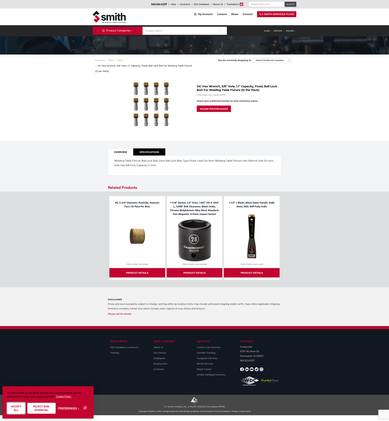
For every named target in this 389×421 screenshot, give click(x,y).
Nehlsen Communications (203, 411)
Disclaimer (115, 299)
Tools (111, 60)
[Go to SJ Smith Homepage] (109, 17)
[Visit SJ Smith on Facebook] (242, 369)
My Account (205, 14)
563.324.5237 (159, 4)
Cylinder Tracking (206, 352)
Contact (248, 14)
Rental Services (205, 363)
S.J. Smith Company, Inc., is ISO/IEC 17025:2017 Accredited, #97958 (194, 407)
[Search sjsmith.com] (220, 31)
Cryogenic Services (207, 358)
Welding (290, 31)
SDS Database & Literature (124, 347)
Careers (222, 14)
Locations (185, 4)
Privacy (235, 411)
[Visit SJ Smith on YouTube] (252, 369)
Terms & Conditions (222, 411)
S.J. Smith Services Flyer (276, 14)
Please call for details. (120, 314)
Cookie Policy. (63, 396)
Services (278, 31)
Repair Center (204, 369)
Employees (159, 358)
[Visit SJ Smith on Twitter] (256, 369)
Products (100, 60)
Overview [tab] (120, 152)
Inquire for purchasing (214, 108)
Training (114, 352)
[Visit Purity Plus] (269, 381)
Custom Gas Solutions (208, 347)
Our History (159, 352)
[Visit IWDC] (249, 381)
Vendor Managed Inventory (211, 374)
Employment (160, 363)
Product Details (137, 272)
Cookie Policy (245, 411)
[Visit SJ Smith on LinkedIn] (247, 369)
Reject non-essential (41, 408)
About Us (218, 4)
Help (173, 4)
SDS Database (201, 4)
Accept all (16, 408)
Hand (120, 60)
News (234, 14)
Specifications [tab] (149, 152)
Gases (267, 31)
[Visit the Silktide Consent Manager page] (85, 408)
